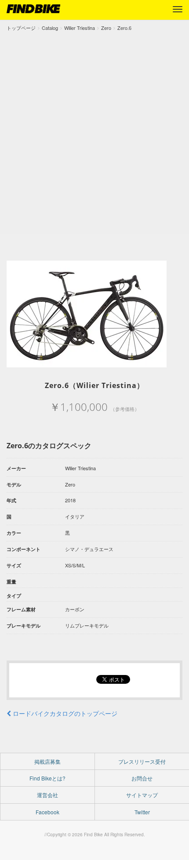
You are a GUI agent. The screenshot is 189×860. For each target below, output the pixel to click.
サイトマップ (142, 794)
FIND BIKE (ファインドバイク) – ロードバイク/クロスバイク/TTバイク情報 (33, 8)
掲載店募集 (47, 761)
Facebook (47, 812)
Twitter (142, 812)
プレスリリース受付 (142, 761)
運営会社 (47, 794)
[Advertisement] (94, 130)
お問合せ (142, 778)
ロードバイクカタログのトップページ (64, 713)
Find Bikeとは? (47, 778)
